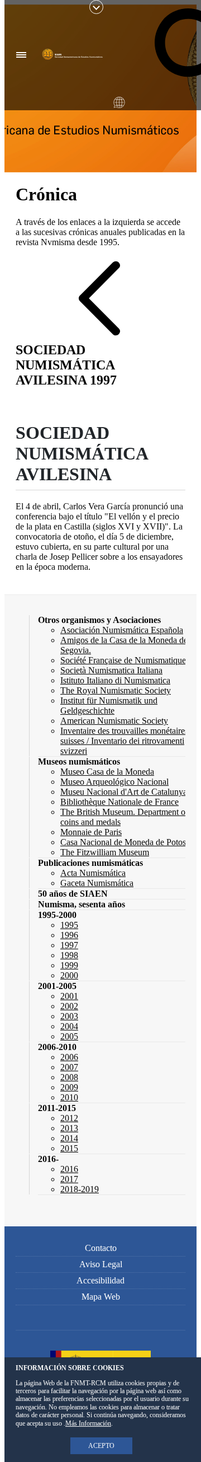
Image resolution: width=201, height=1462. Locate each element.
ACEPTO (101, 1446)
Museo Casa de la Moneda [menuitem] (107, 771)
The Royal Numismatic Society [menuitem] (115, 690)
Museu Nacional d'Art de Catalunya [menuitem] (123, 791)
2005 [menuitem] (69, 1036)
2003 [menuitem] (69, 1016)
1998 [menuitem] (69, 955)
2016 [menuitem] (69, 1169)
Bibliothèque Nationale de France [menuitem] (119, 802)
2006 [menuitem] (69, 1057)
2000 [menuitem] (69, 975)
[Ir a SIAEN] (73, 55)
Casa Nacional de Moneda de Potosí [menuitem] (124, 842)
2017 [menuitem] (69, 1179)
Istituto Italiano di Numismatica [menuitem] (115, 680)
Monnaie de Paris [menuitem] (91, 832)
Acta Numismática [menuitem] (93, 873)
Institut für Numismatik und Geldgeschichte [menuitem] (108, 705)
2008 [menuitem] (69, 1077)
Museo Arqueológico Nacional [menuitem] (114, 781)
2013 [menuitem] (69, 1128)
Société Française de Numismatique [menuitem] (123, 660)
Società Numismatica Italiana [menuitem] (111, 670)
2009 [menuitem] (69, 1087)
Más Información (88, 1423)
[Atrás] (99, 298)
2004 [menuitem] (69, 1026)
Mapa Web (101, 1296)
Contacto (101, 1248)
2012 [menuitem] (69, 1118)
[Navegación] (21, 55)
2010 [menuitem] (69, 1097)
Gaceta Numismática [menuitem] (96, 883)
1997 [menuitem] (69, 945)
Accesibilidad (100, 1280)
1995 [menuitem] (69, 925)
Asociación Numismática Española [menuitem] (121, 630)
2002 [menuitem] (69, 1006)
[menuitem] (99, 620)
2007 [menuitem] (69, 1067)
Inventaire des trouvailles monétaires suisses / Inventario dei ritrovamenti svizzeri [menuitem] (124, 741)
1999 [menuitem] (69, 965)
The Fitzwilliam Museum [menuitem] (104, 852)
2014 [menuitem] (69, 1138)
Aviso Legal (100, 1264)
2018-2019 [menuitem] (79, 1189)
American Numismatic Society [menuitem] (114, 720)
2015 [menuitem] (69, 1148)
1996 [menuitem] (69, 935)
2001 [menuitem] (69, 996)
